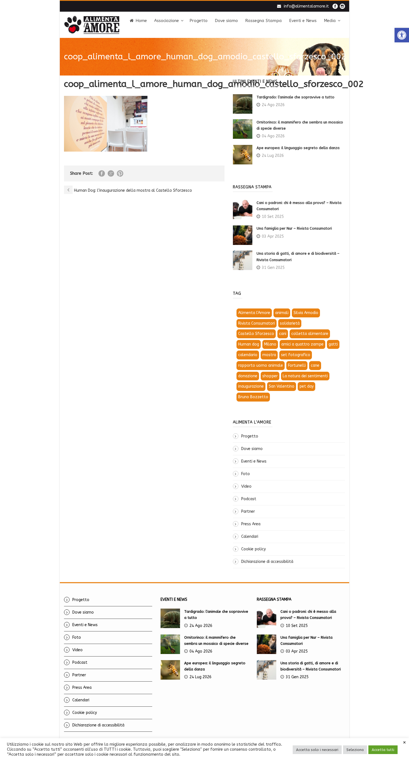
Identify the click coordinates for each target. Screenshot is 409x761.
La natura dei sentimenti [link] (305, 376)
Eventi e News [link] (303, 20)
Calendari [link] (249, 536)
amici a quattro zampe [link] (302, 344)
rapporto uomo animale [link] (260, 365)
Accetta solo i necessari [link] (317, 750)
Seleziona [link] (355, 750)
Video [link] (246, 486)
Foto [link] (245, 473)
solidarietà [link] (290, 323)
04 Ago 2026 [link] (273, 136)
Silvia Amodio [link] (306, 312)
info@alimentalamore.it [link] (306, 6)
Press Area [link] (250, 524)
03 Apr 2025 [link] (273, 236)
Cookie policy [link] (253, 549)
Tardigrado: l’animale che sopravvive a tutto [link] (295, 97)
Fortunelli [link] (297, 365)
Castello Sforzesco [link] (256, 333)
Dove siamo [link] (226, 20)
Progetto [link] (198, 20)
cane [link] (315, 365)
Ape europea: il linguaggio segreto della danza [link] (298, 148)
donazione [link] (247, 376)
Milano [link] (270, 344)
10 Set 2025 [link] (273, 216)
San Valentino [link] (281, 386)
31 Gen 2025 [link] (273, 267)
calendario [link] (247, 354)
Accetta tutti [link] (383, 750)
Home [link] (141, 20)
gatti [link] (333, 344)
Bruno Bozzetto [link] (253, 397)
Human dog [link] (248, 344)
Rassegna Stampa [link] (263, 20)
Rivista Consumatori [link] (256, 323)
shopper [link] (270, 376)
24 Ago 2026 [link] (273, 105)
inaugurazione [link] (251, 386)
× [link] (404, 743)
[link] (402, 35)
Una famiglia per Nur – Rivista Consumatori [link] (294, 228)
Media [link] (330, 20)
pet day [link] (306, 386)
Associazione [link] (166, 20)
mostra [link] (269, 354)
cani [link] (282, 333)
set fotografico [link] (295, 354)
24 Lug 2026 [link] (273, 155)
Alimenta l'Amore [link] (254, 312)
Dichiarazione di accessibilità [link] (267, 561)
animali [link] (282, 312)
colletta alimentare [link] (309, 333)
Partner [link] (248, 511)
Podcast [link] (248, 499)
